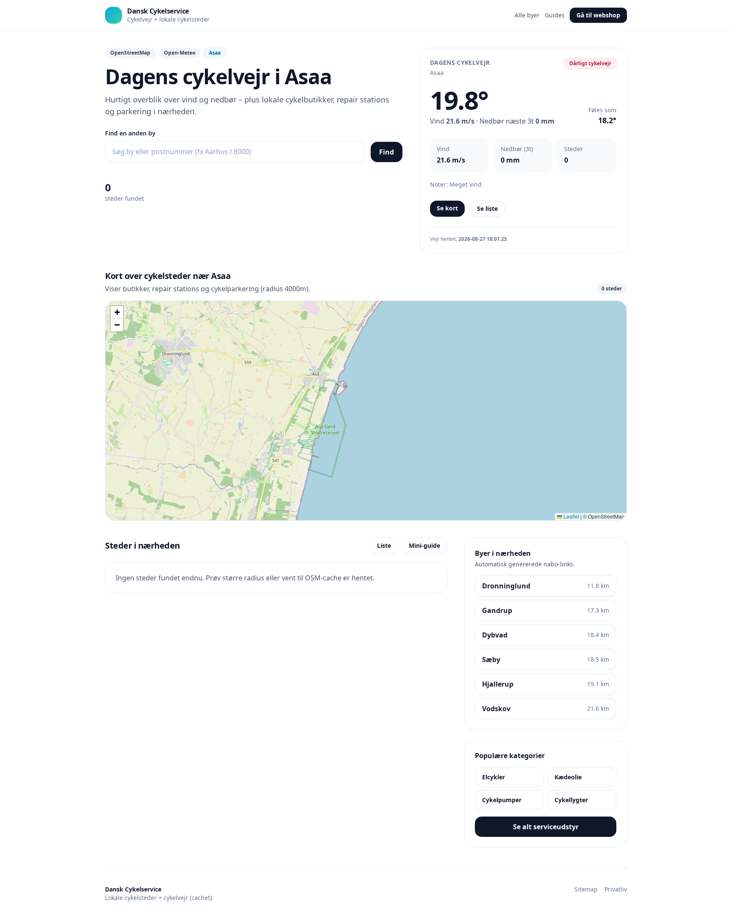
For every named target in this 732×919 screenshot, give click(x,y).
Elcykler (493, 777)
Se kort (447, 208)
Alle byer (527, 15)
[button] (117, 312)
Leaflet (570, 516)
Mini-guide (424, 545)
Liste (384, 545)
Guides (555, 15)
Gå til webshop (598, 15)
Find (386, 152)
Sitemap (586, 889)
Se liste (487, 208)
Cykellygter (571, 800)
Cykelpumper (501, 800)
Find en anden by (130, 133)
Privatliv (615, 889)
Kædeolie (568, 777)
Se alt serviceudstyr (546, 826)
